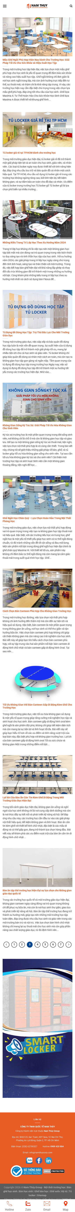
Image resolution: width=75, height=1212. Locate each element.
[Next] (69, 945)
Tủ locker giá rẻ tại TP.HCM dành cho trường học (29, 152)
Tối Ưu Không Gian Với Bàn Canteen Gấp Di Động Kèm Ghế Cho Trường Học (37, 706)
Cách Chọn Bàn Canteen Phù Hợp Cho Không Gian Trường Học (37, 611)
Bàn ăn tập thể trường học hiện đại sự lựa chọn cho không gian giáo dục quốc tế (37, 892)
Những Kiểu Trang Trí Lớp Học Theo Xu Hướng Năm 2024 (34, 242)
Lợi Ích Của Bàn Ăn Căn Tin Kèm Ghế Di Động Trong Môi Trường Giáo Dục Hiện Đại (33, 799)
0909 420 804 (57, 1146)
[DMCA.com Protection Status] (54, 1171)
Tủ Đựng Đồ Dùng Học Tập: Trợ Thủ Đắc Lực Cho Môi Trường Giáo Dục (36, 334)
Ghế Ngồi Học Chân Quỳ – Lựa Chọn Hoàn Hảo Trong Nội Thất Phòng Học (37, 520)
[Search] (71, 6)
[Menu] (5, 6)
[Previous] (6, 945)
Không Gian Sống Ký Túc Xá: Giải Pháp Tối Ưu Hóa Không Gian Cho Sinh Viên (37, 427)
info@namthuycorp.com (40, 1152)
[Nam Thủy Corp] (37, 6)
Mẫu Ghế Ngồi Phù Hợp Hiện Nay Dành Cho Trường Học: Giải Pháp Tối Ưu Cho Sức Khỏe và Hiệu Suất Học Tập (36, 61)
